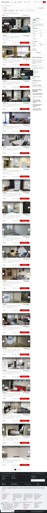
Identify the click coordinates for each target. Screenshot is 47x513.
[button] (38, 53)
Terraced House (34, 61)
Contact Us (13, 475)
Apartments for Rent (27, 504)
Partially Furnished (40, 86)
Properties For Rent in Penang (28, 496)
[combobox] (19, 8)
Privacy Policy (12, 506)
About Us (3, 477)
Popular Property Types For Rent (28, 503)
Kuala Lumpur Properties (38, 495)
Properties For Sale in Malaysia (17, 495)
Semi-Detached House (39, 62)
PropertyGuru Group (5, 475)
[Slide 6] (17, 31)
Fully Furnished (34, 86)
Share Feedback (13, 478)
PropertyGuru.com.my (5, 487)
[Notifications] (41, 2)
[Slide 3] (15, 31)
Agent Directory (4, 497)
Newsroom (13, 477)
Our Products (4, 478)
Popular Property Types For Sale (18, 502)
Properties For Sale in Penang (17, 496)
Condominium (39, 61)
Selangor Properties (37, 496)
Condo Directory (4, 496)
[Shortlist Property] (29, 18)
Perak (35, 73)
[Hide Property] (26, 18)
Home (3, 5)
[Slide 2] (14, 31)
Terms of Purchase (23, 511)
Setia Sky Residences (37, 503)
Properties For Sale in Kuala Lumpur (17, 498)
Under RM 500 (34, 77)
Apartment (33, 62)
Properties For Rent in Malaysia (28, 495)
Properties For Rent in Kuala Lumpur (28, 498)
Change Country (33, 475)
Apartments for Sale (16, 503)
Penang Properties (37, 497)
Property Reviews (4, 495)
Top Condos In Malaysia (38, 502)
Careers (3, 479)
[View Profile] (6, 19)
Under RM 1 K (39, 77)
